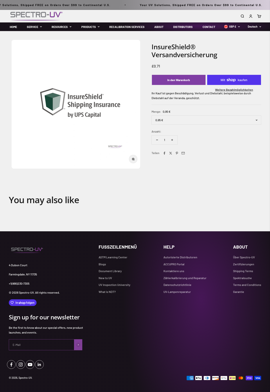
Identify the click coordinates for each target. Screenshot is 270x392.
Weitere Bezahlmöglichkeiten (234, 90)
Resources (60, 26)
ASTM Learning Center (113, 257)
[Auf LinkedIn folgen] (39, 364)
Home (13, 26)
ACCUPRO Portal (173, 264)
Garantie (238, 291)
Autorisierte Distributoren (180, 257)
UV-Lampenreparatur (177, 291)
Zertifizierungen (243, 264)
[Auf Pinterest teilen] (177, 153)
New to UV (105, 278)
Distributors (183, 26)
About (158, 26)
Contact (209, 26)
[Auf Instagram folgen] (20, 364)
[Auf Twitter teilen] (171, 153)
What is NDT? (107, 291)
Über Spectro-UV (244, 257)
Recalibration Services (127, 26)
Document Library (110, 271)
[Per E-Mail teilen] (183, 153)
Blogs (102, 264)
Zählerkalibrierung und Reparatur (184, 278)
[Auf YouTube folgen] (30, 364)
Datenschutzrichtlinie (177, 284)
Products (88, 26)
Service (32, 26)
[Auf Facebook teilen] (164, 153)
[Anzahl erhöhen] (172, 140)
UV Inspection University (114, 284)
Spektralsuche (242, 278)
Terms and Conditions (247, 284)
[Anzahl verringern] (157, 140)
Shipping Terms (243, 271)
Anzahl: (156, 131)
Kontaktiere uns (173, 271)
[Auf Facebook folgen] (11, 364)
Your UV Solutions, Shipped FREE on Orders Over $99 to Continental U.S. (194, 5)
